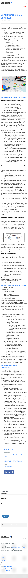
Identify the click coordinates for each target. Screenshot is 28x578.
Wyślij (5, 516)
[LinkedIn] (8, 450)
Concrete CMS (8, 576)
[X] (6, 450)
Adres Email (4, 498)
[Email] (12, 450)
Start (3, 554)
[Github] (25, 538)
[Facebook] (4, 450)
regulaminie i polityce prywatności (19, 547)
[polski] (25, 6)
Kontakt (3, 560)
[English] (24, 6)
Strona (2, 503)
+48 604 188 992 (8, 568)
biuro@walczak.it (8, 566)
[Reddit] (10, 450)
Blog (3, 557)
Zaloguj (25, 576)
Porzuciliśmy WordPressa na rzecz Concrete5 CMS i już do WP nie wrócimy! (13, 460)
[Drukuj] (14, 450)
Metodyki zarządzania (8, 466)
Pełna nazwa (4, 493)
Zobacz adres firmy (5, 570)
